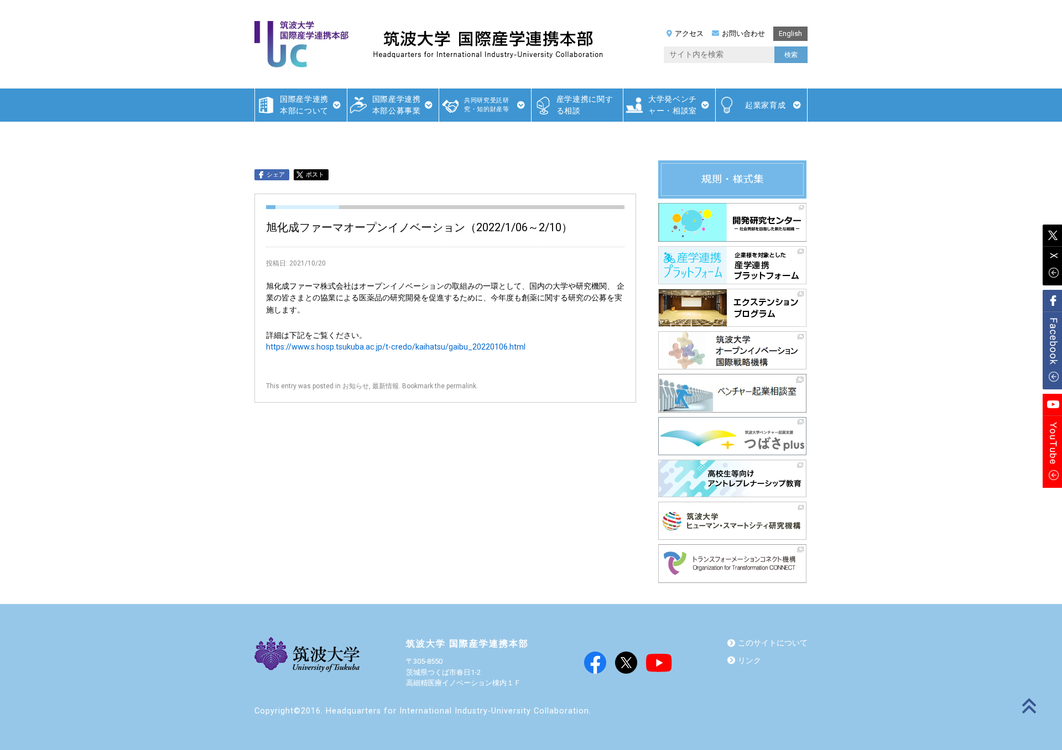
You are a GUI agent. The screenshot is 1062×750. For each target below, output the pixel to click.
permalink (461, 386)
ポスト (315, 174)
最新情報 (385, 386)
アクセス (689, 33)
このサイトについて (773, 643)
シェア (276, 174)
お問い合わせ (743, 33)
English (790, 33)
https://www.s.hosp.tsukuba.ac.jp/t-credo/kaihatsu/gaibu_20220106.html (395, 347)
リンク (749, 660)
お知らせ (355, 386)
